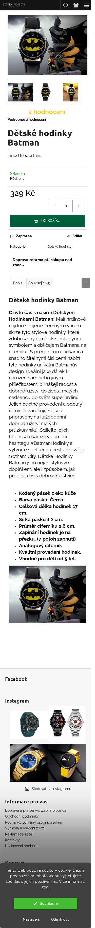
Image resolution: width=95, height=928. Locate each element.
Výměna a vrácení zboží (25, 828)
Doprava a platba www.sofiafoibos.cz (35, 810)
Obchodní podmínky (22, 816)
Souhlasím (49, 903)
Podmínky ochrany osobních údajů (33, 822)
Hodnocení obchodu (22, 846)
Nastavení (31, 919)
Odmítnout (60, 919)
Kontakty (12, 840)
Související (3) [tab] (39, 283)
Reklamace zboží (19, 834)
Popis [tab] (17, 283)
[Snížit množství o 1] (54, 206)
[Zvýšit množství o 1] (78, 206)
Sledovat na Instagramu (51, 789)
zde (45, 887)
